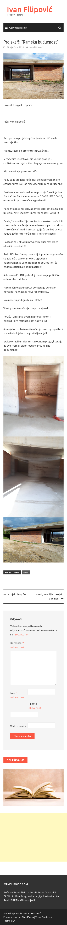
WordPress (28, 917)
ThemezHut (9, 920)
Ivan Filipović (29, 9)
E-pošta (34, 706)
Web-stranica (18, 726)
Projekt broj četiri (18, 594)
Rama (26, 572)
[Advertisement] (33, 837)
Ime (17, 695)
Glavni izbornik (18, 27)
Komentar (17, 645)
